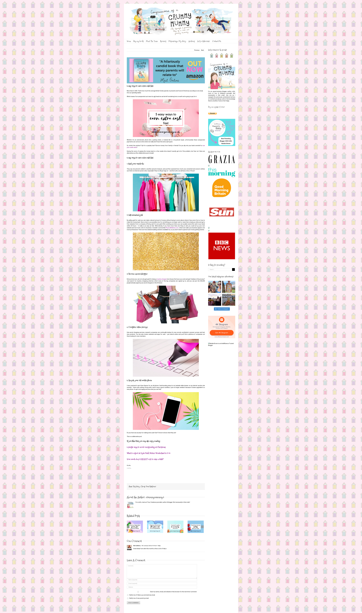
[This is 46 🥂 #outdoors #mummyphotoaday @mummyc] (228, 300)
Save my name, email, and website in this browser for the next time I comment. (173, 591)
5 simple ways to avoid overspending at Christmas (146, 447)
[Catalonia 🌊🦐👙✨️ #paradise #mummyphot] (214, 287)
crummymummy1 (155, 497)
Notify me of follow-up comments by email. (142, 595)
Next (202, 50)
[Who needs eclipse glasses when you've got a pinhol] (214, 300)
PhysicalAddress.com (172, 228)
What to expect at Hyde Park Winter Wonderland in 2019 (148, 453)
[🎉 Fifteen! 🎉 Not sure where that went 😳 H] (228, 287)
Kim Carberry (136, 545)
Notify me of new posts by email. (139, 598)
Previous (196, 50)
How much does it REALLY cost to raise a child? (145, 459)
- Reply (159, 545)
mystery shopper (162, 279)
